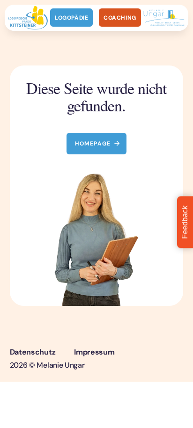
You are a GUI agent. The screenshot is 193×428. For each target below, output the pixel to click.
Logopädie (71, 18)
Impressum (94, 352)
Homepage (93, 143)
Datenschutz (33, 352)
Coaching (120, 18)
